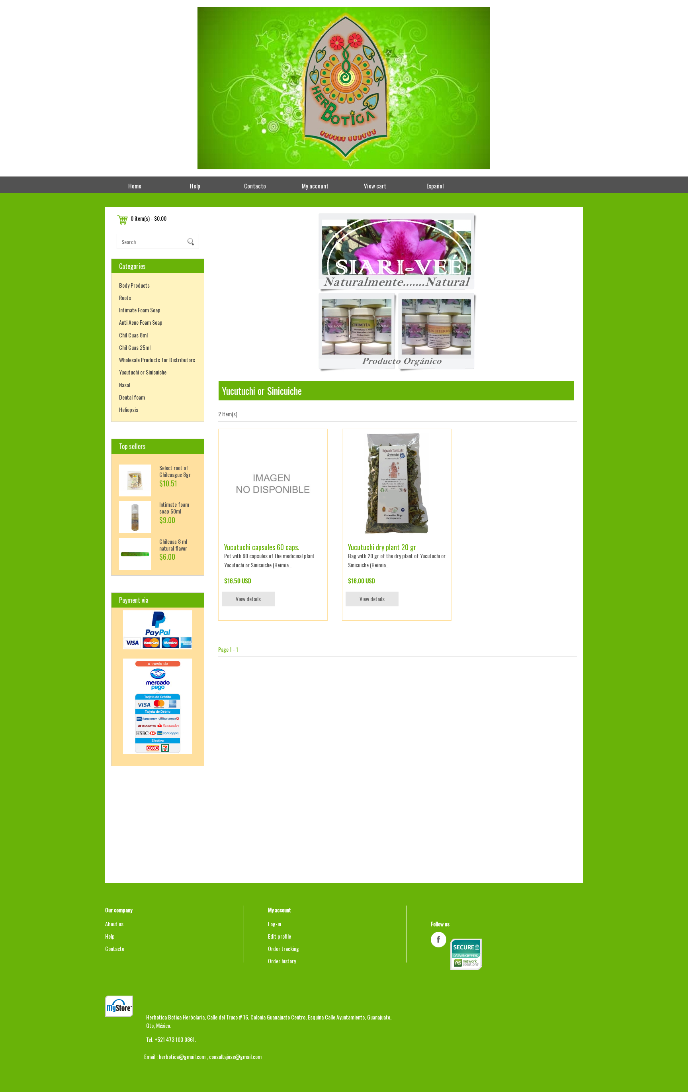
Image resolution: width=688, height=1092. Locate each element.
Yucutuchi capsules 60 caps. (261, 547)
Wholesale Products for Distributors (157, 359)
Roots (125, 297)
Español (435, 185)
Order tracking (283, 948)
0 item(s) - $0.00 (148, 218)
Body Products (134, 285)
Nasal (124, 384)
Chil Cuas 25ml (134, 347)
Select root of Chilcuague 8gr (175, 470)
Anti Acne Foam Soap (140, 322)
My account (315, 185)
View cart (375, 185)
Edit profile (279, 936)
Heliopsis (128, 409)
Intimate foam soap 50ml (174, 507)
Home (134, 185)
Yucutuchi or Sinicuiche (142, 372)
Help (195, 185)
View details (248, 598)
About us (114, 923)
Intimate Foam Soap (139, 310)
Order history (282, 961)
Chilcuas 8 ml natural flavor (173, 544)
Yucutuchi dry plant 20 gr (382, 547)
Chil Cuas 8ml (133, 335)
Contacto (255, 185)
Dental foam (132, 397)
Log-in (274, 923)
